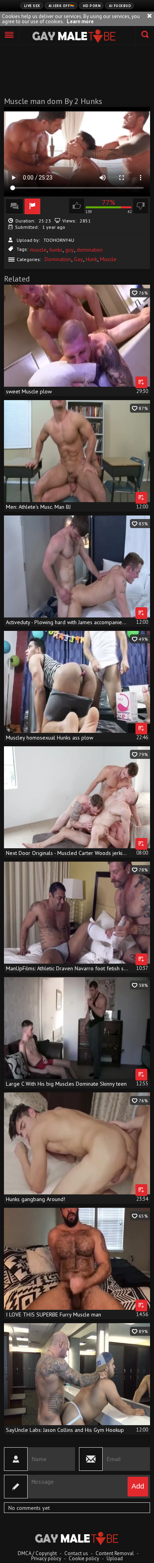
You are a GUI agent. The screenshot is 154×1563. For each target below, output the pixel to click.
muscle (38, 249)
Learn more (80, 21)
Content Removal (115, 1553)
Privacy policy (46, 1558)
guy (69, 249)
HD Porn (92, 6)
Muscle (108, 259)
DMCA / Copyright (37, 1553)
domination (90, 249)
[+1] (9, 35)
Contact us (76, 1553)
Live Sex (32, 6)
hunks (55, 249)
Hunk (91, 259)
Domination (58, 259)
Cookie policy (84, 1558)
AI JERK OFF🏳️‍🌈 (62, 6)
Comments (14, 206)
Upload (115, 1558)
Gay (78, 259)
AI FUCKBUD (120, 6)
